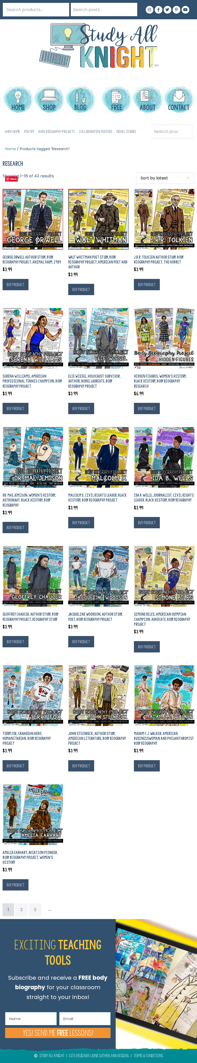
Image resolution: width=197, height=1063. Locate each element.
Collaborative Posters (95, 132)
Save (13, 179)
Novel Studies (126, 132)
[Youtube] (185, 10)
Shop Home (12, 132)
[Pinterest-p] (176, 10)
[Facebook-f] (158, 10)
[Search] (130, 9)
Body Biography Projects (56, 132)
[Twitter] (167, 10)
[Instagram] (149, 10)
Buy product (15, 284)
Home (10, 148)
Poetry (29, 132)
